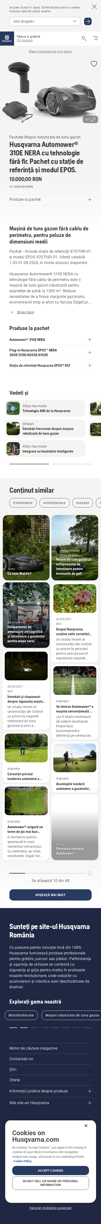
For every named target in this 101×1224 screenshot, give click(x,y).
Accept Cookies (50, 1170)
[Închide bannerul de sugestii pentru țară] (94, 6)
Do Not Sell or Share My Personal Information (50, 1183)
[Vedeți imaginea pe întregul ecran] (50, 91)
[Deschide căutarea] (84, 38)
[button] (94, 64)
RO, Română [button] (24, 40)
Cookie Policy (22, 1161)
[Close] (86, 1126)
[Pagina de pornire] (7, 38)
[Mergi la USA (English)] (88, 21)
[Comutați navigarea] (95, 38)
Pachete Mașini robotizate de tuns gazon (45, 137)
